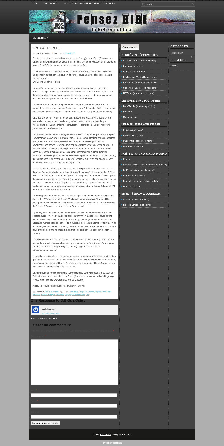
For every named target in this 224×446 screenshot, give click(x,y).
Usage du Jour (130, 116)
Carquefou (73, 291)
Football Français (48, 294)
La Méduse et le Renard (134, 71)
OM (87, 294)
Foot (104, 291)
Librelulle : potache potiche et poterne (141, 180)
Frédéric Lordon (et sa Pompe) (137, 204)
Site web (35, 411)
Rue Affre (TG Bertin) (133, 146)
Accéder (174, 65)
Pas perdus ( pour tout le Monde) (138, 140)
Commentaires (129, 47)
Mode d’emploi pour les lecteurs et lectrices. (89, 3)
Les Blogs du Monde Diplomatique (139, 76)
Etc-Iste (126, 159)
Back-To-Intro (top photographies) (139, 106)
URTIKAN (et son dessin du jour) (138, 93)
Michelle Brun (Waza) (133, 135)
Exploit (98, 291)
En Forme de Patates (133, 65)
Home (34, 3)
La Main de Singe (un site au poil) (139, 169)
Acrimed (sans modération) (136, 199)
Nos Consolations (131, 186)
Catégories (40, 37)
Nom (34, 390)
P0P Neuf (127, 111)
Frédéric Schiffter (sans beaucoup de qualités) (145, 164)
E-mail (34, 401)
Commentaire (38, 336)
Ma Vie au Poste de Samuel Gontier (140, 82)
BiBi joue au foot (51, 291)
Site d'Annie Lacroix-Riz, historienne (140, 87)
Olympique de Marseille (75, 294)
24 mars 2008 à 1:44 (50, 313)
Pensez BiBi (105, 434)
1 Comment (69, 53)
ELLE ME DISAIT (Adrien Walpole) (139, 60)
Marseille (60, 294)
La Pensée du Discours (134, 175)
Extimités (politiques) (133, 129)
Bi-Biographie (51, 3)
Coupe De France (86, 291)
